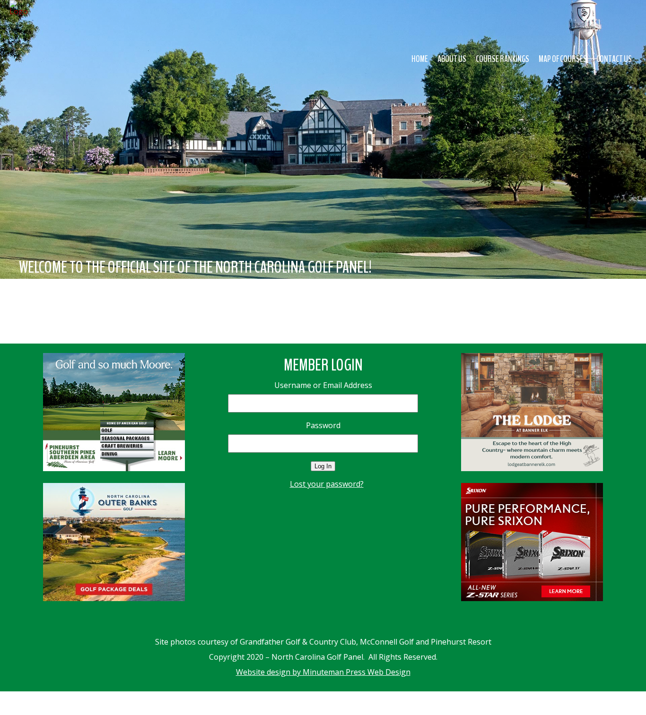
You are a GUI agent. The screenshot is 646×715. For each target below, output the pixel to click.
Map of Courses (563, 59)
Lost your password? (327, 484)
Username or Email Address (323, 385)
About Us (451, 59)
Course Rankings (502, 59)
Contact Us (614, 59)
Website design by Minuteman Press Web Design (323, 672)
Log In (323, 466)
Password (323, 425)
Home (419, 59)
